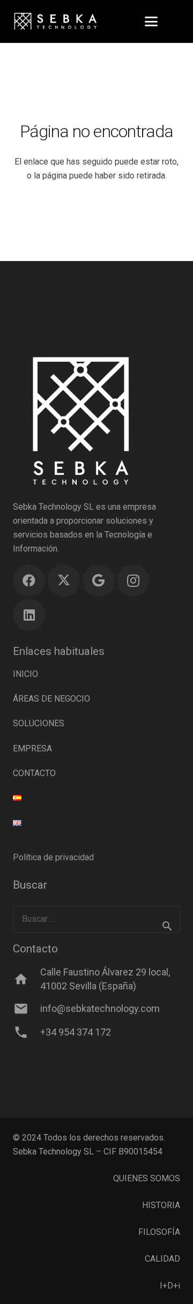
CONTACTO (34, 773)
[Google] (99, 580)
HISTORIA (161, 1205)
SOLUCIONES (38, 723)
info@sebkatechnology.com (100, 1008)
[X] (64, 580)
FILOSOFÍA (159, 1232)
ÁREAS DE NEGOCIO (51, 699)
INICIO (25, 674)
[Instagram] (133, 580)
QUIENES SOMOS (146, 1178)
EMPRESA (32, 748)
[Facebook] (29, 580)
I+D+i (170, 1285)
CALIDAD (162, 1259)
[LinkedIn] (29, 615)
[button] (151, 21)
